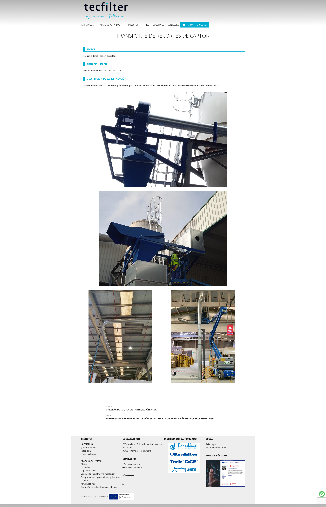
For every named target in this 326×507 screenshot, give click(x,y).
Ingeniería (86, 450)
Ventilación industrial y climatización (98, 473)
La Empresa (87, 24)
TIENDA (189, 24)
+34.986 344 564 (132, 464)
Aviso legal (211, 444)
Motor (84, 464)
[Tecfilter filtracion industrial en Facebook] (126, 483)
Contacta (173, 24)
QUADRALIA (102, 496)
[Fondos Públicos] (225, 473)
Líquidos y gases (89, 470)
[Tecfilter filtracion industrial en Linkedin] (123, 483)
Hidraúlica (85, 467)
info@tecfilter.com (133, 467)
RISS (147, 24)
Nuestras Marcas (89, 454)
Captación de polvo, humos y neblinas (99, 487)
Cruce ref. (202, 24)
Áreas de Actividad (110, 24)
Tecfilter (83, 496)
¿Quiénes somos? (89, 447)
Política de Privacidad (216, 447)
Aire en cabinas (88, 483)
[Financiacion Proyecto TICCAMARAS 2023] (121, 496)
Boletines (158, 24)
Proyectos (133, 24)
